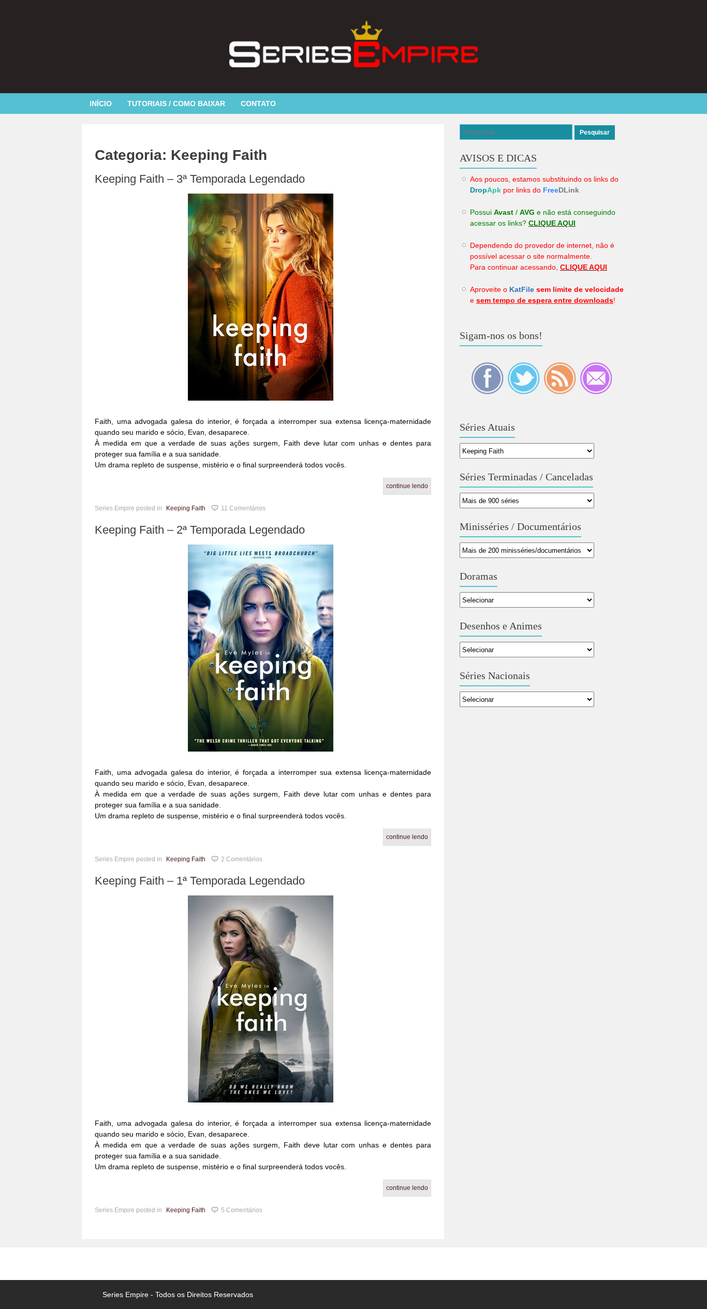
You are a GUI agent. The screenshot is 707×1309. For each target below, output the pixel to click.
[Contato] (596, 392)
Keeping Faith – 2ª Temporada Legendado (200, 529)
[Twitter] (524, 392)
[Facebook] (488, 392)
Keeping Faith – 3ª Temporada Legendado (200, 178)
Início (101, 103)
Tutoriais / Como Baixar (176, 103)
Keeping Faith (185, 508)
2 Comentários (241, 859)
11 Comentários (243, 508)
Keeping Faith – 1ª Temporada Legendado (200, 880)
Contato (258, 103)
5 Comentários (241, 1210)
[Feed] (560, 392)
